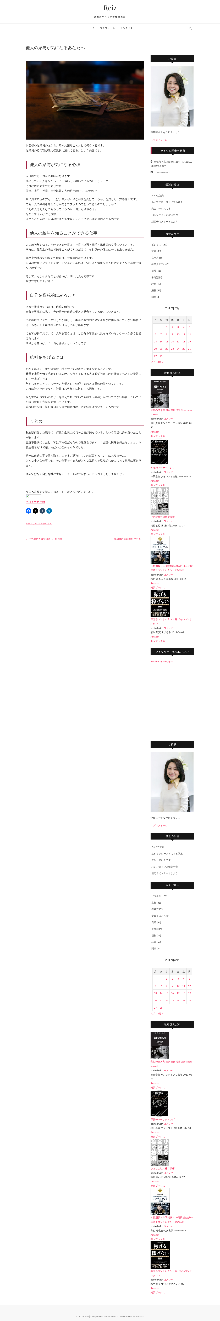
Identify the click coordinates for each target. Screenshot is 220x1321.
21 (161, 348)
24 (178, 348)
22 (166, 348)
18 (183, 341)
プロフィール (107, 28)
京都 (153, 251)
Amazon (155, 431)
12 (189, 334)
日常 (153, 270)
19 (189, 341)
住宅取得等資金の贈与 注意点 (44, 538)
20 (155, 348)
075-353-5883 (161, 172)
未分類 (155, 277)
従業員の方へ (45, 523)
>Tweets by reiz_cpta (162, 661)
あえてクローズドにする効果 (167, 201)
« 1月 (153, 361)
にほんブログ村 (35, 502)
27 (155, 356)
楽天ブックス (158, 435)
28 (161, 356)
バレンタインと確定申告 (164, 215)
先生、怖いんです (161, 208)
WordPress (138, 1316)
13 (155, 341)
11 (183, 334)
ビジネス (156, 244)
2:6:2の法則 (157, 195)
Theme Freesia (111, 1316)
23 (172, 348)
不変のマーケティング (163, 467)
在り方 (155, 257)
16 (172, 341)
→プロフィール (159, 139)
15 (166, 341)
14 (161, 341)
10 (178, 334)
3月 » (160, 361)
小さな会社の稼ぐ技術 (163, 516)
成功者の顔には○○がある (129, 538)
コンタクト (127, 28)
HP (93, 28)
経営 (153, 290)
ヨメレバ (168, 418)
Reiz (110, 7)
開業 (153, 296)
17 (178, 341)
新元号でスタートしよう (164, 221)
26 (189, 348)
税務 (153, 283)
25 (183, 348)
